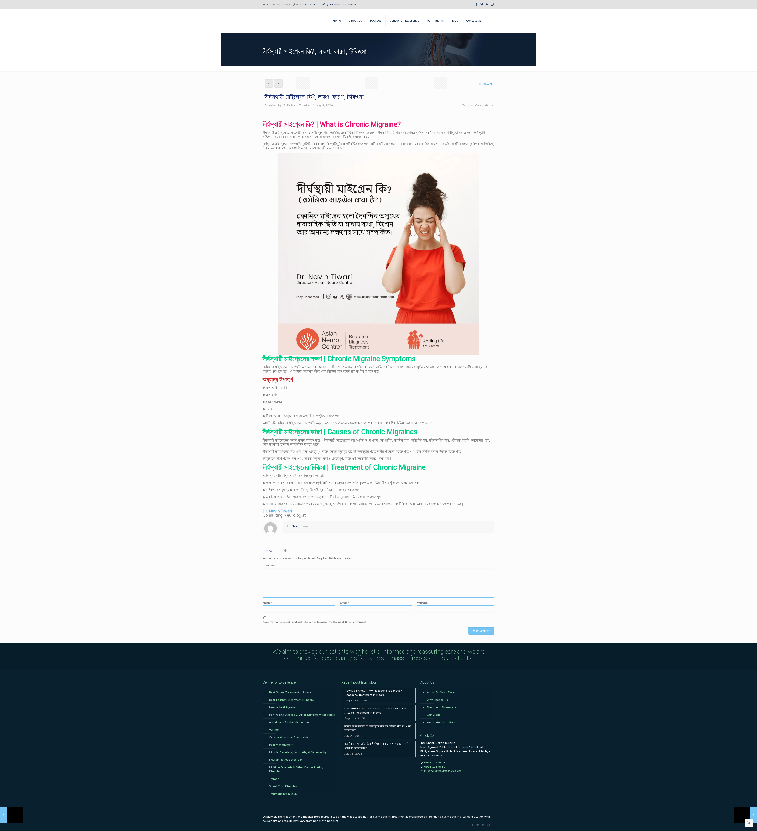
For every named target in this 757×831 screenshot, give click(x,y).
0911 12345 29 (434, 762)
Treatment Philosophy (441, 707)
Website (422, 602)
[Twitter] (482, 4)
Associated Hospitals (441, 722)
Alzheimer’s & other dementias (289, 722)
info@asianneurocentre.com (340, 4)
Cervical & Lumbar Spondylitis (288, 737)
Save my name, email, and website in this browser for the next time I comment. (315, 622)
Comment (270, 565)
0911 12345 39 (434, 766)
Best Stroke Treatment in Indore (290, 692)
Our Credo (434, 714)
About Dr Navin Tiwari (441, 692)
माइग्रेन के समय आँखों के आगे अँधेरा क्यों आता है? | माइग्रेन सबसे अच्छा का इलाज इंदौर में (376, 746)
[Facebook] (476, 4)
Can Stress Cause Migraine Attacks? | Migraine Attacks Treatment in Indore (375, 710)
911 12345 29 (306, 4)
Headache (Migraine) (282, 707)
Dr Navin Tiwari (297, 105)
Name (267, 602)
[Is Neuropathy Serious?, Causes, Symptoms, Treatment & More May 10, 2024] (745, 815)
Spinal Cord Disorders (283, 786)
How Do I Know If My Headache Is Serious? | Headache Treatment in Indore (373, 693)
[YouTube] (487, 4)
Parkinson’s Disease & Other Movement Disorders (302, 714)
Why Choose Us (437, 700)
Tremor (274, 779)
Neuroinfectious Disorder (285, 759)
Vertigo (274, 729)
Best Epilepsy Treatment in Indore (291, 700)
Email (344, 602)
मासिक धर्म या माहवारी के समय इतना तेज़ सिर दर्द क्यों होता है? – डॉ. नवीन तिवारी (377, 728)
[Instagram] (492, 4)
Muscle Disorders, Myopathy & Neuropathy (298, 752)
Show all (487, 84)
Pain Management (281, 744)
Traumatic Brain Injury (283, 794)
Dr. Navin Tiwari (277, 511)
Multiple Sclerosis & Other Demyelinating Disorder (296, 769)
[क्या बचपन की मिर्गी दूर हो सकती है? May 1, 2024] (11, 815)
